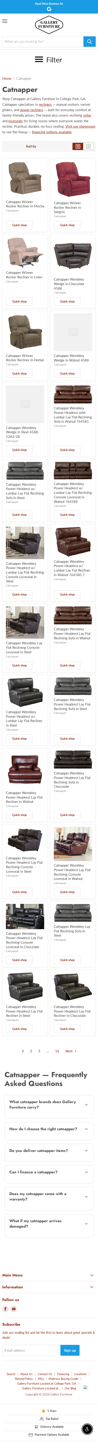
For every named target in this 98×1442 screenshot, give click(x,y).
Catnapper (12, 210)
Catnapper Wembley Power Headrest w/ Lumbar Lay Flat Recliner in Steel (24, 718)
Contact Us (45, 1374)
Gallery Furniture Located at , (41, 1388)
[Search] (89, 41)
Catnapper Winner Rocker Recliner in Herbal (25, 358)
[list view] (88, 146)
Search (11, 1374)
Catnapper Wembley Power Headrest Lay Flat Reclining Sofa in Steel (72, 704)
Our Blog (70, 1388)
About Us (26, 1374)
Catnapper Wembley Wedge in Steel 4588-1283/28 (22, 432)
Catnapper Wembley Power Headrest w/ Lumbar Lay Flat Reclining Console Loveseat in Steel (25, 572)
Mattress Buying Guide (63, 1379)
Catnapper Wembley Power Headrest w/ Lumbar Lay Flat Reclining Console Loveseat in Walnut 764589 (73, 493)
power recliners (31, 110)
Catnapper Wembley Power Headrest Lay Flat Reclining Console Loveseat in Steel (24, 864)
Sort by (31, 146)
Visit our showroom (80, 126)
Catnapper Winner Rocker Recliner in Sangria (67, 207)
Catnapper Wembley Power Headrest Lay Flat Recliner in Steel (24, 1011)
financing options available (52, 132)
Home (6, 78)
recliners (45, 104)
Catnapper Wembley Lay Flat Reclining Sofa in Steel (72, 930)
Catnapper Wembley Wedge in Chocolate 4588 (69, 283)
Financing (63, 1374)
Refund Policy (24, 1379)
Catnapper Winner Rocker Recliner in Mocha (25, 204)
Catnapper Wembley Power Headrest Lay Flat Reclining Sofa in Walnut (72, 633)
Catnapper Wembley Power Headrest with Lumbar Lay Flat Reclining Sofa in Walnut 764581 (73, 414)
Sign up (70, 1350)
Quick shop (19, 225)
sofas (87, 115)
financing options (41, 1182)
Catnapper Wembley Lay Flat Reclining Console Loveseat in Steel (24, 647)
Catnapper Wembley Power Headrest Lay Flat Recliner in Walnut (24, 797)
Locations (80, 1374)
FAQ (41, 1379)
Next (69, 1051)
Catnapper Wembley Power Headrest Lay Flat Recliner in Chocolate (72, 1011)
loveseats (15, 121)
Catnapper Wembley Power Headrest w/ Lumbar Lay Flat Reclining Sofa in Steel (25, 491)
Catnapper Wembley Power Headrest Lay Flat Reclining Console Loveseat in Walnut (72, 872)
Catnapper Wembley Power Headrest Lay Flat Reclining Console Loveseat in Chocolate (24, 940)
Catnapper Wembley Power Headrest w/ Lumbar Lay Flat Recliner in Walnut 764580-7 (72, 568)
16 (57, 1051)
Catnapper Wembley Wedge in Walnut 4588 (71, 358)
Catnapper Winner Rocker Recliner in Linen (24, 274)
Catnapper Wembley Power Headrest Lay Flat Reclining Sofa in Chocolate (72, 779)
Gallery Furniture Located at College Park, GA (46, 1383)
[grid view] (77, 146)
